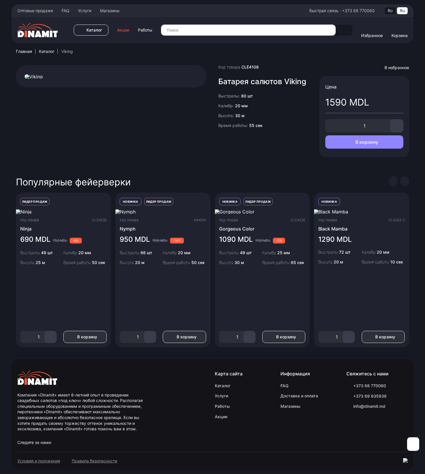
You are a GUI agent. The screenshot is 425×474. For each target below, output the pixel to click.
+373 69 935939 (370, 396)
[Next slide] (404, 181)
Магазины (109, 10)
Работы (145, 30)
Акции (123, 30)
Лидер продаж (35, 201)
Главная (24, 51)
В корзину (366, 142)
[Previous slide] (393, 181)
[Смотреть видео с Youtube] (34, 76)
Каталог (46, 51)
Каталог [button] (94, 29)
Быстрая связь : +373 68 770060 (342, 10)
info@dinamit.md (369, 406)
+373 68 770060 (369, 385)
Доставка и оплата (299, 395)
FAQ (65, 10)
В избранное (397, 67)
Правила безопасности (94, 460)
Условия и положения (38, 460)
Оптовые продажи (35, 10)
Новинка (130, 201)
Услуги (84, 10)
